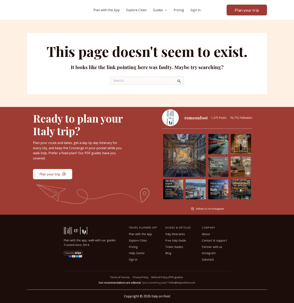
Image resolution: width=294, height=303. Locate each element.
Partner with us (212, 247)
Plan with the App (106, 10)
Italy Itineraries (175, 234)
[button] (165, 10)
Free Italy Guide (175, 240)
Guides (158, 10)
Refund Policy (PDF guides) (167, 277)
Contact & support (214, 240)
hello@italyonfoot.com (182, 282)
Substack (208, 259)
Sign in (195, 10)
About (206, 234)
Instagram (209, 253)
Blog (168, 253)
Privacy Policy (140, 277)
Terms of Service (120, 277)
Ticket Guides (174, 247)
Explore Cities (136, 10)
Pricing (179, 10)
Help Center (137, 253)
